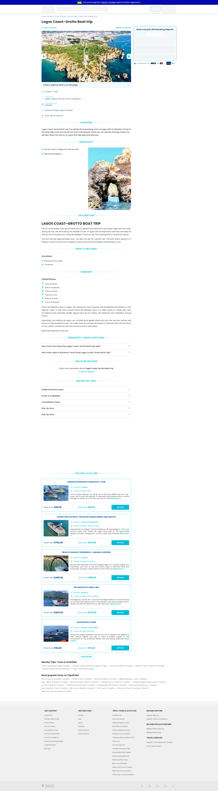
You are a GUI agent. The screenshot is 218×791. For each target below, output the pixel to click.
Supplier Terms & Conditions (156, 719)
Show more (86, 657)
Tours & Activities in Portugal (121, 666)
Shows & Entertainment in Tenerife (143, 685)
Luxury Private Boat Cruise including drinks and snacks (86, 517)
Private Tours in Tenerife (82, 679)
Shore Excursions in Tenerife (105, 679)
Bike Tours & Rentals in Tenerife (82, 688)
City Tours (116, 741)
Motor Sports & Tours (120, 760)
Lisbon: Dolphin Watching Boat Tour (86, 482)
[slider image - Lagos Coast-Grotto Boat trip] (86, 56)
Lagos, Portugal (72, 16)
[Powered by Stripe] (148, 64)
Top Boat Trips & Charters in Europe (56, 669)
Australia (81, 726)
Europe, (48, 110)
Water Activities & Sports (121, 730)
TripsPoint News (50, 745)
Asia (79, 719)
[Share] (89, 79)
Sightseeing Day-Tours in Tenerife (133, 679)
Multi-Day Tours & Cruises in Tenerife (56, 691)
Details (120, 507)
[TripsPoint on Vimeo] (172, 786)
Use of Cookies (49, 726)
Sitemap (47, 749)
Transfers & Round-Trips (121, 749)
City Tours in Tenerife (106, 688)
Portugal (63, 16)
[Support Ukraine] (79, 2)
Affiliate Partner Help (153, 732)
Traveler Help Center (51, 719)
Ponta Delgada (93, 596)
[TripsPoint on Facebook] (157, 786)
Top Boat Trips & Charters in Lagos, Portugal (89, 666)
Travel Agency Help (153, 746)
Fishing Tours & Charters (121, 734)
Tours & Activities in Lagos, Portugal (56, 666)
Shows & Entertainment (120, 756)
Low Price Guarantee (51, 734)
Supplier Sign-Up (152, 715)
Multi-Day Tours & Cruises (121, 771)
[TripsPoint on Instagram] (165, 786)
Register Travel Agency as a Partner (159, 742)
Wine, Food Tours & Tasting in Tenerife (132, 688)
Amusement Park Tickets (121, 752)
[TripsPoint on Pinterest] (142, 786)
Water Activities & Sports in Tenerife (84, 682)
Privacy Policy (49, 723)
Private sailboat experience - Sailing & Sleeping (86, 552)
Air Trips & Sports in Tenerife (53, 685)
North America (83, 734)
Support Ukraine (108, 2)
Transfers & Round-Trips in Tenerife (81, 685)
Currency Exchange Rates (53, 741)
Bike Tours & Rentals (119, 763)
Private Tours (117, 715)
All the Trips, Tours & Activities (123, 774)
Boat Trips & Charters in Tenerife (55, 682)
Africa (80, 723)
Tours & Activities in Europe (83, 669)
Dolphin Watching (86, 622)
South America (83, 730)
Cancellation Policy (51, 730)
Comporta (91, 561)
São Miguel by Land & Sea (86, 587)
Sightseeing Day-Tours (120, 723)
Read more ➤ (115, 498)
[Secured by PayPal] (171, 63)
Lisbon (89, 491)
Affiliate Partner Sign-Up (155, 729)
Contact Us (48, 715)
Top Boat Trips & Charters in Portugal (150, 666)
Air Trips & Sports (118, 745)
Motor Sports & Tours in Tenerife (55, 688)
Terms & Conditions (51, 737)
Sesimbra (90, 631)
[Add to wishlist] (83, 79)
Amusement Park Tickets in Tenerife (112, 685)
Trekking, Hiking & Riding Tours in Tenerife (149, 682)
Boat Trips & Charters (54, 115)
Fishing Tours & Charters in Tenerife (116, 682)
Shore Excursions (118, 719)
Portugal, (55, 110)
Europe (57, 16)
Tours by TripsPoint (47, 16)
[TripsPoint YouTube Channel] (149, 786)
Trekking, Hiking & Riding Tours (123, 737)
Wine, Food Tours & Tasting (122, 767)
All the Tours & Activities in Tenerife (56, 679)
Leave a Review (50, 27)
